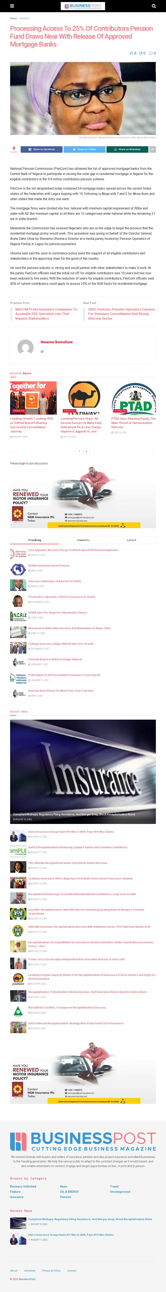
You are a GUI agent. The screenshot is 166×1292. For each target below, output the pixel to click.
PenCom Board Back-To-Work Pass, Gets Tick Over (61, 690)
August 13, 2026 (38, 932)
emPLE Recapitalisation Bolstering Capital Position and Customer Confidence (77, 847)
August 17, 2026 (38, 837)
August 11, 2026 (38, 964)
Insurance (16, 1197)
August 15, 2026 (38, 868)
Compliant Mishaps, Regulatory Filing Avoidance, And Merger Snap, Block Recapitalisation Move (74, 814)
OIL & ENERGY (69, 1191)
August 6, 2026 (38, 1013)
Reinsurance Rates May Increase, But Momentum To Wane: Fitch (69, 628)
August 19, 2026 (23, 819)
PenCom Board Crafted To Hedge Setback (55, 659)
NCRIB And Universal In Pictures (49, 565)
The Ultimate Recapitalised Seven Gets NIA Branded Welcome (67, 862)
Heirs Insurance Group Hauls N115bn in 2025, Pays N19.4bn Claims (71, 831)
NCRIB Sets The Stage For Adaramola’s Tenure (57, 612)
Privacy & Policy (51, 1270)
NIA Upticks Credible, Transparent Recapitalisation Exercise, (67, 1007)
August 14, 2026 (38, 883)
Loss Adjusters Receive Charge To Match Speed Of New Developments (73, 550)
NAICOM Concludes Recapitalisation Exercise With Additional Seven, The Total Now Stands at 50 (89, 926)
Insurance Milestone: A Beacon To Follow (54, 581)
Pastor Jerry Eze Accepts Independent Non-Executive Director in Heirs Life (76, 959)
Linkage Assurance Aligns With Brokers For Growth (61, 643)
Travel (114, 1186)
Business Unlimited (23, 1186)
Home (13, 18)
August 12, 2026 (38, 951)
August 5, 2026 (38, 1028)
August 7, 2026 (38, 997)
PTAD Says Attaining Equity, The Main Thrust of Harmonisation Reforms (133, 423)
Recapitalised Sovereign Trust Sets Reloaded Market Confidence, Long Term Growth (82, 894)
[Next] (87, 451)
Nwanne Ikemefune (57, 342)
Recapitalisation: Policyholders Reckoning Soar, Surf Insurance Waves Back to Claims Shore (87, 991)
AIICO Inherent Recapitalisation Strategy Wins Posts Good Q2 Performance (75, 1023)
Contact (71, 1270)
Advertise (29, 1270)
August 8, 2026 (38, 984)
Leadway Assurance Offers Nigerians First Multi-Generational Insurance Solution (80, 878)
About (13, 1270)
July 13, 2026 (120, 432)
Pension (24, 18)
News (63, 1186)
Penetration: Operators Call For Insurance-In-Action (61, 596)
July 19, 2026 (69, 437)
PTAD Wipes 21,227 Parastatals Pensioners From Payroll (64, 674)
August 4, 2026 (20, 437)
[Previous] (80, 451)
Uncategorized (120, 1191)
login (22, 463)
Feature (15, 1191)
